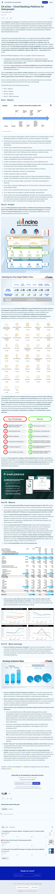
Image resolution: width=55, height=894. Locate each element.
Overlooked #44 (5, 851)
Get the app (34, 887)
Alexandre (8, 22)
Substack (20, 891)
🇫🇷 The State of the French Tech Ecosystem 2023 (16, 840)
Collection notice (38, 883)
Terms (31, 883)
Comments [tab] (4, 809)
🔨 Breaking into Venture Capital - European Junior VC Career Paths (22, 831)
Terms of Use (34, 786)
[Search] (52, 827)
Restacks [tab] (11, 809)
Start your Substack (24, 887)
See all (4, 858)
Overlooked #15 (5, 833)
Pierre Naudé (43, 50)
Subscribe (45, 2)
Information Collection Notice (27, 788)
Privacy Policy (38, 788)
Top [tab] (3, 827)
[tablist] (7, 809)
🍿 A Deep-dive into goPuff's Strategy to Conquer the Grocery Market (22, 849)
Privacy (27, 883)
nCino (46, 28)
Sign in (51, 2)
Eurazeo (16, 22)
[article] (27, 834)
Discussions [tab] (12, 827)
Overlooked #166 (5, 842)
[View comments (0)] (7, 18)
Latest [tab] (6, 827)
